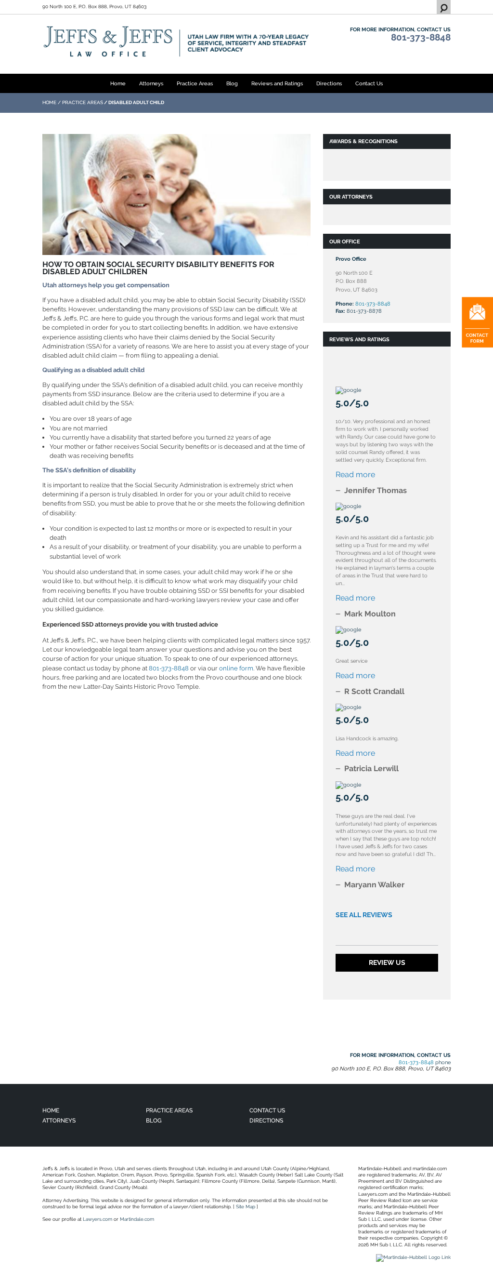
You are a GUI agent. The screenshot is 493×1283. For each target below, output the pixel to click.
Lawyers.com (97, 1219)
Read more (355, 474)
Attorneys (151, 83)
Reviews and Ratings (277, 83)
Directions (329, 83)
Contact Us (369, 83)
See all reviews (364, 915)
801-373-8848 (421, 37)
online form (236, 668)
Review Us (387, 962)
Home (118, 83)
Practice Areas (195, 83)
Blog (232, 83)
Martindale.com (137, 1219)
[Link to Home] (176, 41)
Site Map (245, 1206)
